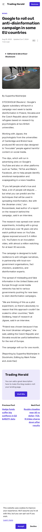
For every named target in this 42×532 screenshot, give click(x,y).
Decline (33, 526)
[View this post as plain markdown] (34, 40)
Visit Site (21, 394)
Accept (21, 526)
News (4, 13)
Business (34, 4)
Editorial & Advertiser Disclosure (16, 55)
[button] (3, 4)
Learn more (8, 520)
